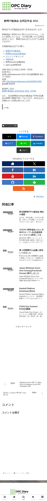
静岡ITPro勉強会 (13, 51)
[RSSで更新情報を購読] (23, 188)
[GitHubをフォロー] (12, 182)
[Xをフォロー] (34, 163)
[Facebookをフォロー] (12, 169)
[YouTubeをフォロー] (12, 176)
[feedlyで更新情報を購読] (34, 182)
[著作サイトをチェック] (12, 163)
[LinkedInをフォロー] (34, 176)
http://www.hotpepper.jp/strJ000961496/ (24, 81)
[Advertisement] (23, 351)
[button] (23, 150)
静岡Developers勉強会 (16, 54)
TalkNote (10, 59)
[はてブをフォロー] (34, 169)
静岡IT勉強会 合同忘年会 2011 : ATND (19, 91)
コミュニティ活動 (11, 126)
